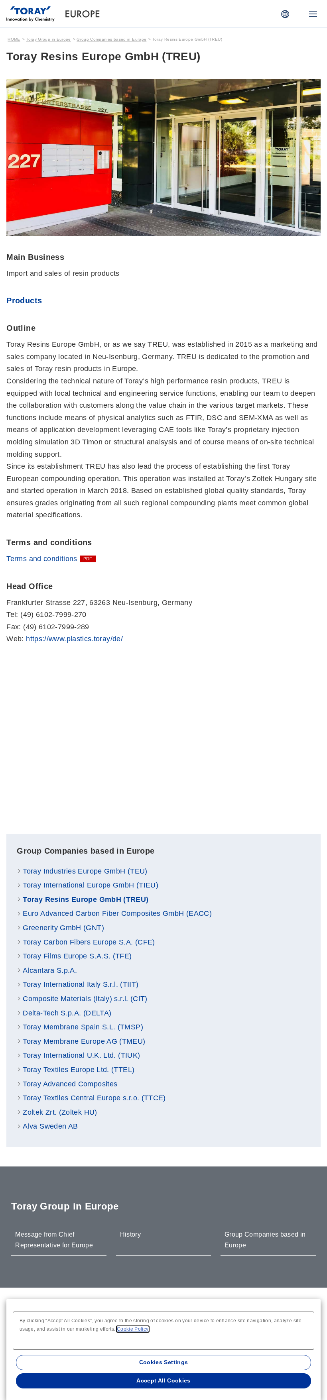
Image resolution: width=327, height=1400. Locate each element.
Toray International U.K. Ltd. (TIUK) (81, 1055)
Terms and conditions (41, 559)
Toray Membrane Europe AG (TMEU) (84, 1041)
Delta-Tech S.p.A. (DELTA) (67, 1013)
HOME (14, 39)
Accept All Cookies (163, 1380)
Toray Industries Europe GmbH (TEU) (85, 871)
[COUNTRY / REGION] (285, 14)
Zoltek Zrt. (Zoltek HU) (60, 1112)
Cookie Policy (133, 1329)
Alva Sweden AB (50, 1126)
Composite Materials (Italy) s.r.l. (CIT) (85, 999)
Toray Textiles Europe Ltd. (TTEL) (78, 1070)
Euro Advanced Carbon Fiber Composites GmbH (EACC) (117, 913)
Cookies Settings (163, 1362)
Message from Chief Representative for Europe (54, 1240)
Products (24, 300)
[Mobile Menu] (313, 14)
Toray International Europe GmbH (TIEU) (90, 885)
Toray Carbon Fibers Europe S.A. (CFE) (89, 942)
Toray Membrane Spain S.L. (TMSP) (83, 1027)
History (130, 1234)
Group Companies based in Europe (111, 39)
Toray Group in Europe (48, 39)
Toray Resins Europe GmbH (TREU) (85, 899)
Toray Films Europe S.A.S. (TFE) (77, 956)
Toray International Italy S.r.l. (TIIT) (80, 984)
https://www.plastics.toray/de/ (74, 639)
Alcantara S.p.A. (50, 970)
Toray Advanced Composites (70, 1084)
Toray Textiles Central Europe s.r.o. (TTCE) (94, 1098)
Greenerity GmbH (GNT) (63, 928)
